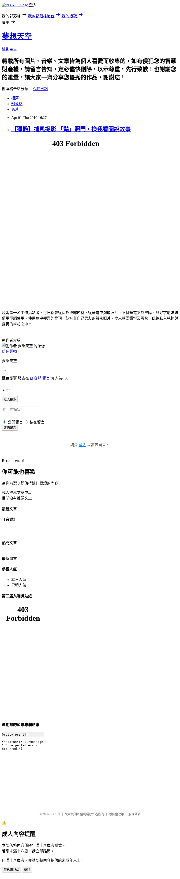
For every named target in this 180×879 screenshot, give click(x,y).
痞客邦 (35, 378)
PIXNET (55, 814)
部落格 (16, 104)
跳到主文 (9, 49)
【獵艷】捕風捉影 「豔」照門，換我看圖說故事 (71, 129)
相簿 (15, 98)
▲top (6, 390)
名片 (15, 109)
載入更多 (10, 399)
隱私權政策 (116, 814)
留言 (46, 378)
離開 (27, 870)
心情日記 (40, 89)
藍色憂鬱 (9, 352)
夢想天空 (17, 36)
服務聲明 (134, 814)
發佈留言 (10, 428)
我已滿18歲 (11, 870)
